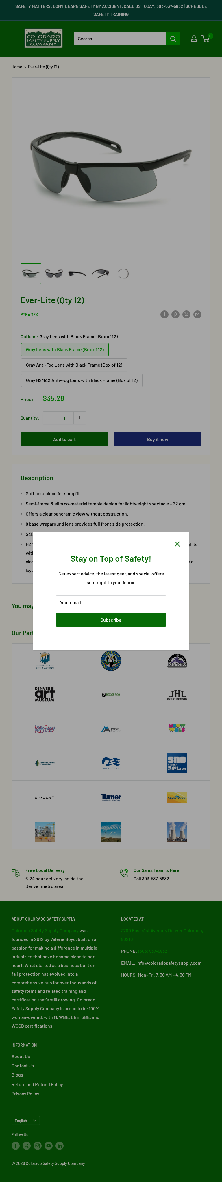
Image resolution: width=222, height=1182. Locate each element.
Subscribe (111, 619)
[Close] (177, 543)
